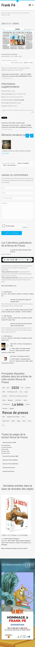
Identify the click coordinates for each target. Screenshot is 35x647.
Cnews (20, 56)
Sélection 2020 (5, 421)
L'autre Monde (18, 400)
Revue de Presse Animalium (10, 460)
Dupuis (26, 391)
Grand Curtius (16, 318)
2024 (3, 542)
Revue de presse (5, 56)
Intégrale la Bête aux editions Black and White (16, 151)
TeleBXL (13, 420)
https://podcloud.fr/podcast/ (10, 271)
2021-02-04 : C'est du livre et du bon (19, 356)
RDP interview (8, 292)
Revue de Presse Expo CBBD (10, 456)
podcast (19, 294)
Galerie (4, 400)
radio (9, 294)
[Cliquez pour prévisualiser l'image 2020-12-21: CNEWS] (17, 39)
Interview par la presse (9, 467)
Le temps (27, 404)
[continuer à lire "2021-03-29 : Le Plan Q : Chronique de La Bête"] (5, 346)
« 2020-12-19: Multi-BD (23, 163)
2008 (3, 387)
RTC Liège (8, 320)
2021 (13, 352)
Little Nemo (4, 408)
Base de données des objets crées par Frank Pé (14, 548)
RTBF (3, 416)
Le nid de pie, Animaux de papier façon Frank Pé (20, 251)
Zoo (3, 425)
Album (13, 540)
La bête (16, 56)
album (9, 540)
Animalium (28, 387)
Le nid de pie (25, 294)
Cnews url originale (19, 100)
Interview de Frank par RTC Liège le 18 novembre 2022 (20, 300)
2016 (8, 387)
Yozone (29, 420)
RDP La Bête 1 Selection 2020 (16, 123)
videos (23, 421)
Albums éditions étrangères (11, 538)
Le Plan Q (9, 352)
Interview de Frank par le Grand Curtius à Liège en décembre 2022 (21, 324)
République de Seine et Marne (13, 416)
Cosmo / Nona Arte (10, 542)
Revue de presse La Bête (9, 442)
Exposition (4, 396)
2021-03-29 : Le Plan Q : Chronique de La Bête (21, 345)
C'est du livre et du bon (8, 363)
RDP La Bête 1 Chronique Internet (21, 348)
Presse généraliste (5, 445)
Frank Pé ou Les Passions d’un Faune (18, 396)
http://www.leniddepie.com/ (8, 285)
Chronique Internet (5, 453)
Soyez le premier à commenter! (9, 54)
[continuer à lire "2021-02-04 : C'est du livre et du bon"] (5, 358)
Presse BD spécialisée (6, 447)
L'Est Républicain (6, 404)
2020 (11, 56)
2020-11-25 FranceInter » (9, 165)
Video (13, 320)
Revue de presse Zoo (8, 471)
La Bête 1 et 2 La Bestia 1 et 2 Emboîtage (14, 535)
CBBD (3, 391)
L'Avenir (25, 400)
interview (13, 294)
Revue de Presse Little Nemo (10, 463)
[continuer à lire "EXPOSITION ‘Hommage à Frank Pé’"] (17, 606)
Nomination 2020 (5, 451)
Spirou (23, 416)
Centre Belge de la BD (12, 391)
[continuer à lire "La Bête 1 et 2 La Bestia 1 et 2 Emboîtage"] (16, 514)
